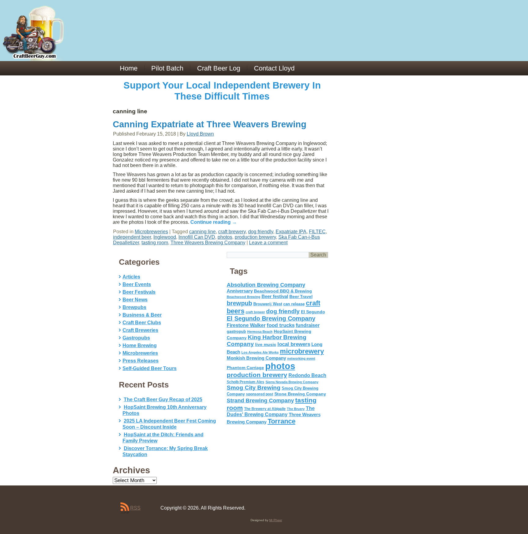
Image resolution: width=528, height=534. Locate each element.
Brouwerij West (267, 304)
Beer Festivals (139, 292)
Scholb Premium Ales (245, 382)
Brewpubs (134, 307)
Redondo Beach (307, 375)
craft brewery (232, 231)
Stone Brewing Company (300, 393)
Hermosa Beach (260, 331)
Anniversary (240, 291)
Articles (131, 276)
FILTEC (317, 231)
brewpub (239, 303)
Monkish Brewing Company (256, 358)
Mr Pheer (275, 520)
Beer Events (137, 284)
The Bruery (296, 409)
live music (265, 344)
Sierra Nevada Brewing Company (292, 382)
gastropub (236, 331)
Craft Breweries (140, 330)
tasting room (154, 242)
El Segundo (313, 312)
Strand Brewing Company (260, 401)
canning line (202, 231)
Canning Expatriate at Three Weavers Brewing (209, 124)
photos (225, 237)
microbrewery (302, 351)
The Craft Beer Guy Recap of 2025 (163, 399)
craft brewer (255, 312)
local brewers (293, 344)
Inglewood (164, 237)
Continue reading (213, 222)
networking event (301, 358)
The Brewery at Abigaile (265, 409)
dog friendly (260, 231)
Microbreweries (151, 231)
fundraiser (308, 325)
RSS (135, 507)
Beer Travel (301, 296)
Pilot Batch (167, 68)
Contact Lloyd (274, 68)
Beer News (135, 299)
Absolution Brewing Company (266, 285)
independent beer (132, 237)
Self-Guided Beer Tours (150, 368)
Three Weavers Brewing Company (207, 242)
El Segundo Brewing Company (271, 318)
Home (129, 68)
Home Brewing (140, 345)
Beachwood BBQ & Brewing (283, 291)
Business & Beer (142, 315)
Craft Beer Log (218, 68)
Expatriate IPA (291, 231)
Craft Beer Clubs (142, 322)
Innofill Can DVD (196, 237)
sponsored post (259, 394)
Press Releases (141, 360)
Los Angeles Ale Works (260, 352)
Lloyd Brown (200, 133)
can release (294, 304)
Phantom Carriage (245, 367)
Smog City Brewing (253, 387)
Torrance (281, 421)
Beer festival (275, 296)
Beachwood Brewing (243, 297)
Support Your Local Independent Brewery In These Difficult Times (222, 91)
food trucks (281, 325)
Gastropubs (136, 337)
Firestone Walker (246, 325)
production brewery (255, 237)
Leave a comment (268, 242)
